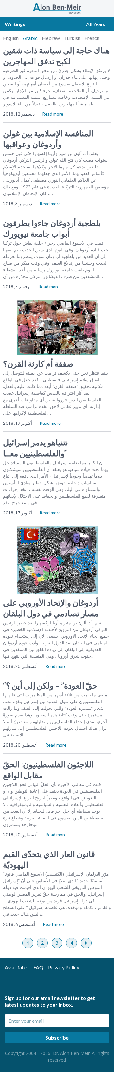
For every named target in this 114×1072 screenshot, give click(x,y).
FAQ (38, 967)
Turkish (72, 38)
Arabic (31, 38)
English (11, 38)
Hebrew (51, 38)
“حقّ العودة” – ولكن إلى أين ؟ (50, 685)
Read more (52, 114)
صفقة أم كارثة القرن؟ (38, 363)
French (92, 38)
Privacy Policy (63, 967)
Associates (16, 967)
